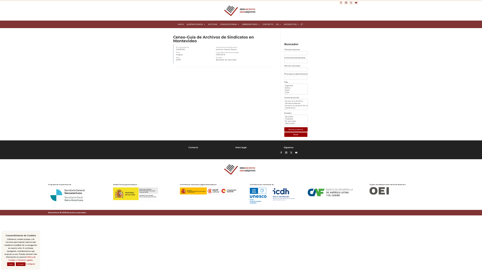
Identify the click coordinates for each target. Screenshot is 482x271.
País (286, 82)
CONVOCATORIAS (228, 24)
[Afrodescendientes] (296, 103)
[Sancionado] (296, 123)
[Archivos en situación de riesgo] (296, 106)
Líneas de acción (291, 97)
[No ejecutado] (296, 121)
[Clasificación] (296, 108)
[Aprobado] (296, 117)
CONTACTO (268, 24)
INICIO (181, 24)
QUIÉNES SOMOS (195, 24)
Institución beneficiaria (294, 58)
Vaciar (295, 134)
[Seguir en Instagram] (346, 3)
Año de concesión (292, 66)
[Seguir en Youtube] (356, 3)
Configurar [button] (30, 264)
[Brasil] (296, 90)
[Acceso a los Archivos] (296, 101)
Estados (288, 113)
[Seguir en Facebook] (341, 3)
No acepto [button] (20, 264)
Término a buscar (292, 49)
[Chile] (296, 92)
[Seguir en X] (351, 3)
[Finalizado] (296, 119)
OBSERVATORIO (249, 24)
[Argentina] (296, 86)
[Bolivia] (296, 88)
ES (277, 24)
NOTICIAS (212, 24)
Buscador (291, 44)
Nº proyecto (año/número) (296, 74)
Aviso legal (241, 147)
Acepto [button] (11, 264)
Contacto (193, 147)
